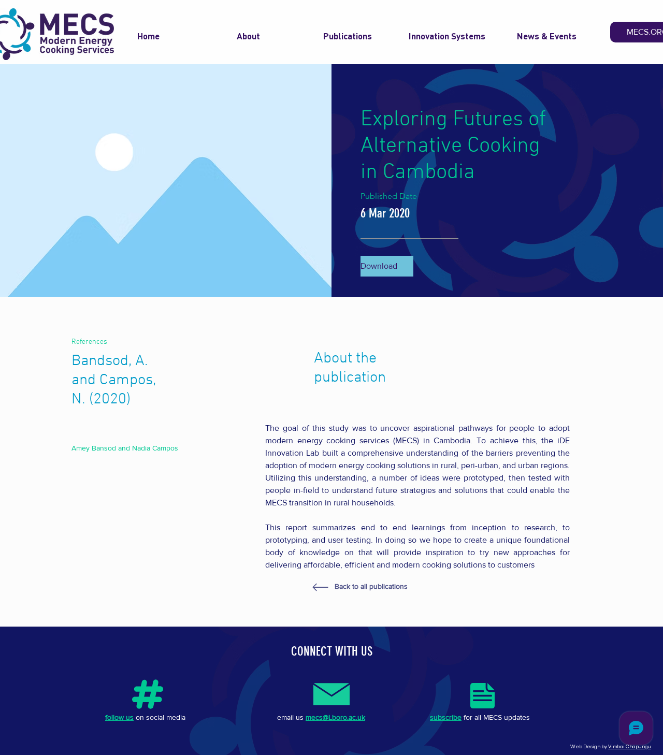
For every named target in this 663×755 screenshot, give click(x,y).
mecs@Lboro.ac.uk (335, 717)
